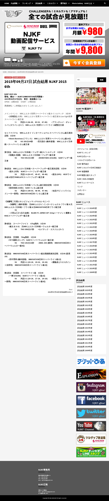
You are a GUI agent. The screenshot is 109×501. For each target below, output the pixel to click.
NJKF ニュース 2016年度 (87, 246)
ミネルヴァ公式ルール (86, 160)
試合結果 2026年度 (84, 286)
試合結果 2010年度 (84, 347)
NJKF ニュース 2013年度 (87, 257)
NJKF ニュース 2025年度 (87, 212)
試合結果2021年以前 (19, 77)
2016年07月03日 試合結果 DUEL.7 (60, 290)
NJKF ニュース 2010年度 (87, 268)
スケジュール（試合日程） (88, 149)
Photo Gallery (77, 3)
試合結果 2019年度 (84, 313)
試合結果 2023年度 (84, 298)
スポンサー (81, 190)
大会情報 (14, 3)
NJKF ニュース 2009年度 (87, 272)
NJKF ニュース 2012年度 (87, 261)
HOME (6, 3)
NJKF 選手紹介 (83, 164)
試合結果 (39, 3)
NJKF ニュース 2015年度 (87, 250)
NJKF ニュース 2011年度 (87, 265)
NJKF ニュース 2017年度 (87, 242)
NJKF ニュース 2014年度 (87, 253)
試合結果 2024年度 (84, 294)
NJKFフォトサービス (85, 183)
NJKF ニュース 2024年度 (87, 216)
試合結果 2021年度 (84, 305)
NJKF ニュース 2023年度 (87, 219)
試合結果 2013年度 (84, 335)
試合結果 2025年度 (84, 290)
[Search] (104, 3)
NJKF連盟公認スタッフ (86, 175)
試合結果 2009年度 (84, 350)
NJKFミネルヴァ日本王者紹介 (89, 168)
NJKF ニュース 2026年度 (87, 208)
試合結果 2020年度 (84, 309)
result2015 (8, 77)
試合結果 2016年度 (84, 324)
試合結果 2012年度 (84, 339)
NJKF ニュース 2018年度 (87, 238)
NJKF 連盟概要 (83, 171)
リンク (80, 186)
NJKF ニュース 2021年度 (87, 227)
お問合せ (81, 194)
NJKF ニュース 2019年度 (87, 234)
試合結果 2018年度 (84, 316)
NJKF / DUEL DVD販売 (85, 179)
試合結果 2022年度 (84, 301)
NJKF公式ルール (83, 156)
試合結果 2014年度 (84, 331)
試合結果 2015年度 (84, 328)
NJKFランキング (83, 152)
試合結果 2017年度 (84, 320)
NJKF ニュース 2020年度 (87, 231)
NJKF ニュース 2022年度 (87, 223)
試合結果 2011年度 (84, 343)
